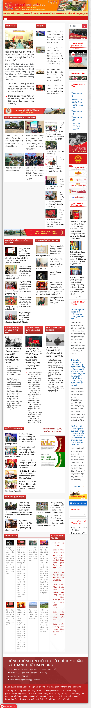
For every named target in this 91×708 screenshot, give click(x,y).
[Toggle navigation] (6, 18)
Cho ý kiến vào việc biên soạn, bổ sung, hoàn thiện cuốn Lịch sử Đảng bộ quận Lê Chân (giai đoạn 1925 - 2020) (35, 417)
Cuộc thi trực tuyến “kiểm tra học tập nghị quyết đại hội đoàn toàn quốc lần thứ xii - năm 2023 (58, 559)
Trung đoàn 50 (76, 112)
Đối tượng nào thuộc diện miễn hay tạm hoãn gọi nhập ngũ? (77, 314)
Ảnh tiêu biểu (11, 536)
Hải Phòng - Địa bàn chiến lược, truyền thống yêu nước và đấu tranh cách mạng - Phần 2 (14, 395)
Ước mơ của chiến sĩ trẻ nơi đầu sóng (14, 169)
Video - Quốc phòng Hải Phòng (78, 46)
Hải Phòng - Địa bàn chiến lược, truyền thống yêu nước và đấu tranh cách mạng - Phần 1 (14, 405)
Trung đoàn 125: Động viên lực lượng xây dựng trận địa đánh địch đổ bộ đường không (14, 140)
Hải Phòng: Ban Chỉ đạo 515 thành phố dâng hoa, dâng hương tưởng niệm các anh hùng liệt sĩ (55, 74)
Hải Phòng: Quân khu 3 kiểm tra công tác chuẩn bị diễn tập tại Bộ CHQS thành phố (19, 56)
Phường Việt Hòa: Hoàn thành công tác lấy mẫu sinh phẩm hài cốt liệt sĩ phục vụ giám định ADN (55, 37)
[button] (70, 78)
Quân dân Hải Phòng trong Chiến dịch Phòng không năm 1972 (55, 373)
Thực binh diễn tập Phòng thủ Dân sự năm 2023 (33, 614)
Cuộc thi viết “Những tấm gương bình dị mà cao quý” (58, 629)
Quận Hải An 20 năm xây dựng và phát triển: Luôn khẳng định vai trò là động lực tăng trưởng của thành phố (34, 404)
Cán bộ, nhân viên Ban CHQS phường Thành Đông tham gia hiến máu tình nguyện (35, 173)
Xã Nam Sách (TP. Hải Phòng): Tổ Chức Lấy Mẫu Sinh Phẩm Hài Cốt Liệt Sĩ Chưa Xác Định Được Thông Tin (20, 486)
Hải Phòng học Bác (58, 544)
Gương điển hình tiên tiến (47, 240)
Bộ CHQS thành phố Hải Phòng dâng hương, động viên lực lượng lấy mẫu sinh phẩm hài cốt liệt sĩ (20, 452)
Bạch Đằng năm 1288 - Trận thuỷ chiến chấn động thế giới (56, 389)
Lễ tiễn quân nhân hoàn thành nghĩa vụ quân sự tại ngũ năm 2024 (33, 554)
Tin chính (41, 26)
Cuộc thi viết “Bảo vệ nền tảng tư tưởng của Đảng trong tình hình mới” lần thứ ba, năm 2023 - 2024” (58, 595)
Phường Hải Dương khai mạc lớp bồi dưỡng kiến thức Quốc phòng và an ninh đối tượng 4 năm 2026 (35, 142)
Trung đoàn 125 (76, 94)
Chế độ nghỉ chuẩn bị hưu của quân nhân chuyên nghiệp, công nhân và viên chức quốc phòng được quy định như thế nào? (78, 435)
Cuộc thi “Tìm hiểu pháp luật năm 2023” (58, 616)
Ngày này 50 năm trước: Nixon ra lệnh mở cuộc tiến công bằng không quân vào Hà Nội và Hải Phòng (56, 364)
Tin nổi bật (11, 26)
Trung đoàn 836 (76, 118)
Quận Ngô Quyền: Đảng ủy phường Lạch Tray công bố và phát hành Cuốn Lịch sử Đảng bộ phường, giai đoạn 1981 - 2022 (34, 390)
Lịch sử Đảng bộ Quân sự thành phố (12, 330)
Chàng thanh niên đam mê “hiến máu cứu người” (57, 300)
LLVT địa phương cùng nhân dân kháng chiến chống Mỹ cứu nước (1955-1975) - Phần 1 (14, 371)
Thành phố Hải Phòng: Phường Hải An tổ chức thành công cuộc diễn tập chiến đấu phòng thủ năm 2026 (55, 131)
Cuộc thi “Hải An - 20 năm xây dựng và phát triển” (58, 576)
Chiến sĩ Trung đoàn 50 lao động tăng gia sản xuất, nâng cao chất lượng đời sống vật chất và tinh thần (44, 620)
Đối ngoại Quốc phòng (14, 497)
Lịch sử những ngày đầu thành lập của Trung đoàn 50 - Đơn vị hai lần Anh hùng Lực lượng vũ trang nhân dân (35, 377)
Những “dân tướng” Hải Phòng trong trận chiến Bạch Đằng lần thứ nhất (55, 381)
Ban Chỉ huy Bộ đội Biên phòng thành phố (77, 103)
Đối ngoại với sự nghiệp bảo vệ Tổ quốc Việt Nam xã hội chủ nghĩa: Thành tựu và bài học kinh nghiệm (50, 507)
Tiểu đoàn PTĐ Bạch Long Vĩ (75, 126)
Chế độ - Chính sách (14, 428)
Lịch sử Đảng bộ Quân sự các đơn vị (33, 330)
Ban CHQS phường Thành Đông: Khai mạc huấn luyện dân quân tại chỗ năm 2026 (55, 165)
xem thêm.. (79, 297)
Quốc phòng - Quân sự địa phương (20, 117)
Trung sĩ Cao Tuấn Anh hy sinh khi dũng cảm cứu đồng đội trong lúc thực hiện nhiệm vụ (21, 100)
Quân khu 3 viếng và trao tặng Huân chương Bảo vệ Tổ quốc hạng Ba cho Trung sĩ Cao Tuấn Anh (21, 88)
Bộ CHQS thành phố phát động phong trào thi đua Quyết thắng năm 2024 (10, 617)
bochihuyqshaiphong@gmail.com (27, 680)
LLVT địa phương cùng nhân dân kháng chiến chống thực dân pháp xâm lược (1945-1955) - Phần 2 (14, 383)
